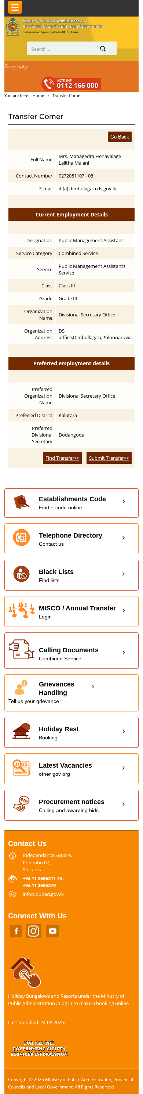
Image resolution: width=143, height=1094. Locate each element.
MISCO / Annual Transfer (77, 612)
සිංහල (10, 66)
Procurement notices (71, 805)
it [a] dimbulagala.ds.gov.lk (87, 188)
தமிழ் (23, 66)
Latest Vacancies (65, 769)
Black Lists (56, 575)
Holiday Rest (59, 732)
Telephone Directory (70, 539)
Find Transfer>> (62, 458)
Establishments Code (72, 502)
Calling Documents (69, 653)
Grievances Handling (41, 692)
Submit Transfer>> (109, 458)
